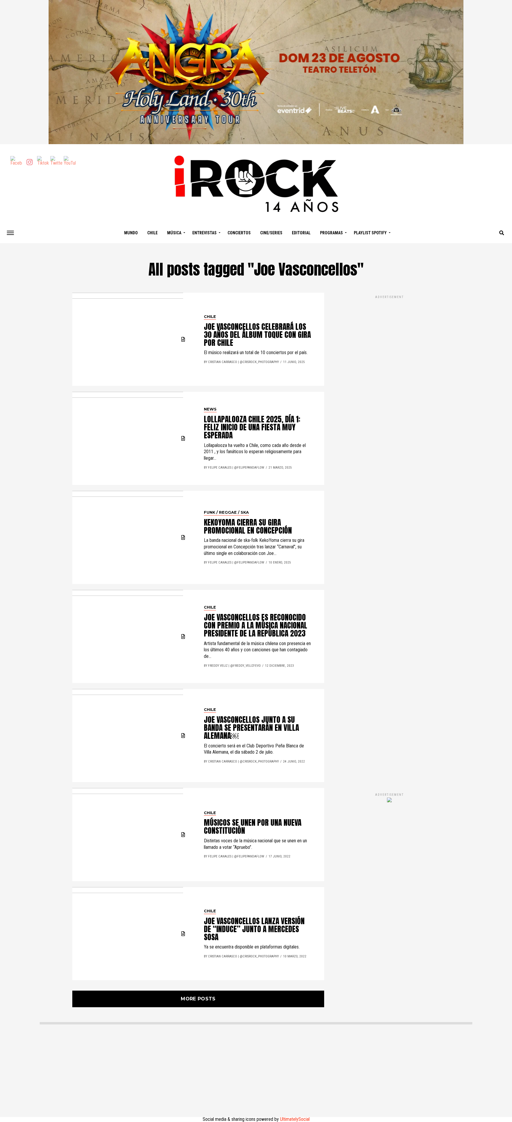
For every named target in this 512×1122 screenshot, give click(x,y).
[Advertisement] (389, 538)
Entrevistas (204, 232)
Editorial (301, 232)
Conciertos (239, 232)
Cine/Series (271, 232)
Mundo (131, 232)
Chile (152, 232)
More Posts (198, 999)
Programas (331, 232)
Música (174, 232)
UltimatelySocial (295, 1119)
